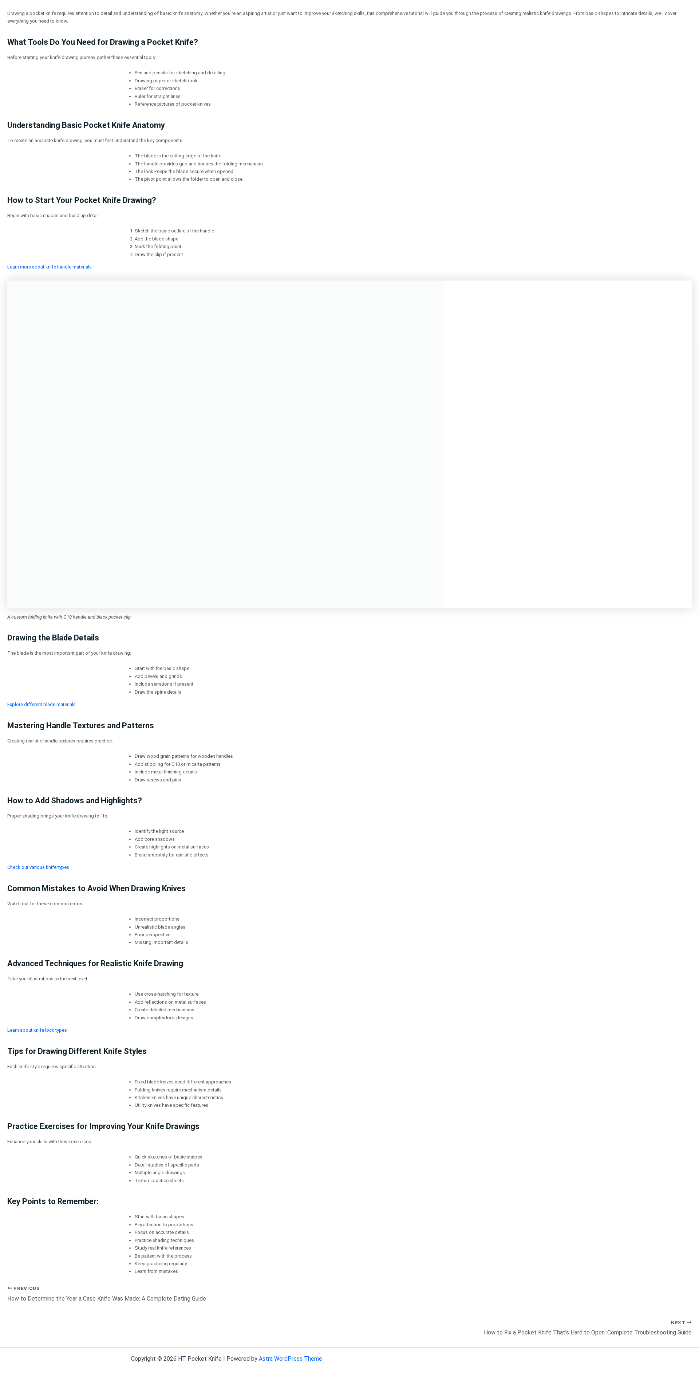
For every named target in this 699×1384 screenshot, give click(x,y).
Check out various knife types (38, 867)
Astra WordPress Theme (290, 1358)
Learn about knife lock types (37, 1030)
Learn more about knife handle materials (49, 267)
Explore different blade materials (41, 704)
